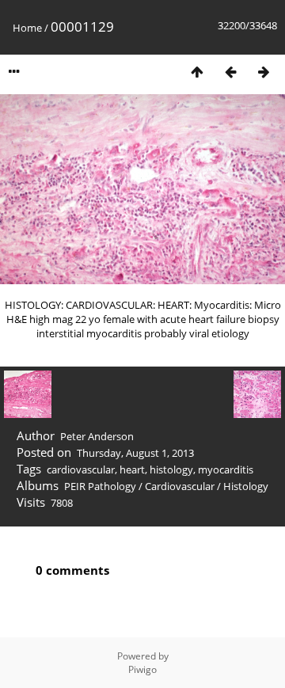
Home (27, 28)
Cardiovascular (180, 486)
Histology (245, 486)
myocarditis (225, 469)
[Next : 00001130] (263, 72)
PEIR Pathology (100, 486)
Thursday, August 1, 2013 (135, 453)
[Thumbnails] (197, 72)
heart (132, 469)
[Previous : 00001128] (230, 72)
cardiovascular (81, 469)
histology (171, 469)
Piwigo (142, 669)
